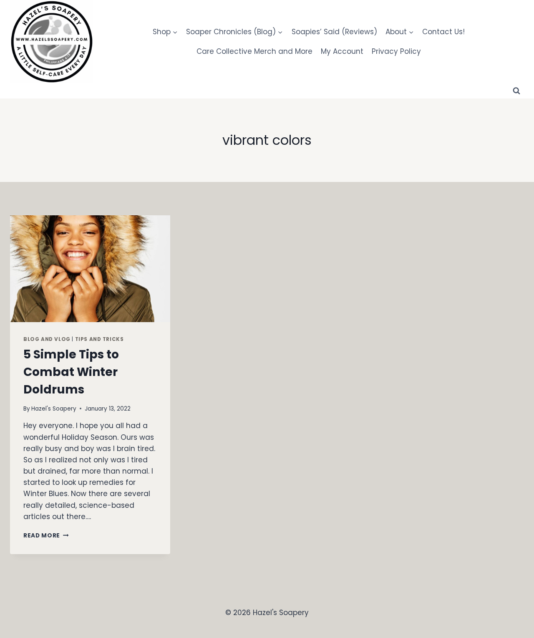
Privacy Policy (396, 51)
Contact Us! (443, 32)
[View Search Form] (516, 90)
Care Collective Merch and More (254, 51)
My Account (342, 51)
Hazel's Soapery (53, 409)
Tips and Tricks (99, 339)
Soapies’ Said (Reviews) (334, 32)
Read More (46, 536)
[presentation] (90, 268)
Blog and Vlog (47, 339)
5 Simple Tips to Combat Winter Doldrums (71, 372)
